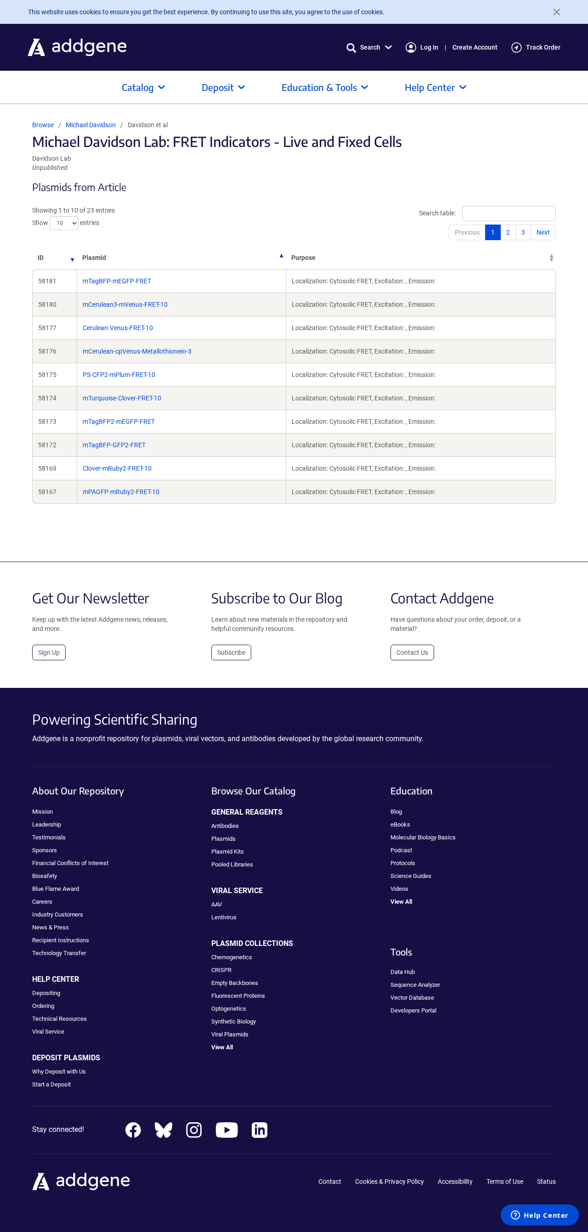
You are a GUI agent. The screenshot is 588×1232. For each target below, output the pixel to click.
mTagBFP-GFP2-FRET (114, 445)
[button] (369, 47)
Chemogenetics (231, 957)
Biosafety (44, 875)
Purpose (303, 257)
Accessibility (455, 1181)
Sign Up (49, 652)
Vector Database (412, 997)
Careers (42, 901)
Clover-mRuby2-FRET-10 (117, 468)
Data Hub (402, 971)
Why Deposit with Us (59, 1071)
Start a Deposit (51, 1084)
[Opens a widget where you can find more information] (540, 1215)
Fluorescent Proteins (238, 995)
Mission (42, 811)
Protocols (402, 863)
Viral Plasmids (230, 1034)
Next (543, 232)
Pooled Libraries (232, 864)
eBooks (400, 824)
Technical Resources (59, 1018)
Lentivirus (224, 917)
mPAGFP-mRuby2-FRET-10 (121, 491)
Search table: (437, 213)
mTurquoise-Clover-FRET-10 (122, 398)
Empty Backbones (234, 982)
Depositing (46, 993)
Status (546, 1181)
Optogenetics (228, 1008)
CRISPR (221, 970)
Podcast (401, 850)
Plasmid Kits (227, 851)
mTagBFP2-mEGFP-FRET (119, 421)
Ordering (43, 1005)
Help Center (430, 87)
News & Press (50, 927)
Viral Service (48, 1031)
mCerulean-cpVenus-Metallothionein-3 (137, 351)
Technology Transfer (59, 953)
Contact (329, 1181)
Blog (396, 811)
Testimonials (49, 837)
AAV (216, 904)
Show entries (65, 222)
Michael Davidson (91, 125)
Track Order (543, 47)
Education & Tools (319, 87)
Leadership (46, 824)
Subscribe (231, 652)
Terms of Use (504, 1181)
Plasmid (94, 257)
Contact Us (412, 652)
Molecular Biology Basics (423, 837)
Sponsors (44, 850)
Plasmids (223, 838)
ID (41, 257)
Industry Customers (57, 914)
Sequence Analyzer (415, 984)
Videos (399, 888)
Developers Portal (413, 1010)
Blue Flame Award (55, 888)
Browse (43, 125)
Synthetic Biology (233, 1021)
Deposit (218, 87)
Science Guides (410, 875)
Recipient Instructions (60, 940)
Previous (467, 232)
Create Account (475, 47)
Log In (429, 47)
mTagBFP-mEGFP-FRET (117, 281)
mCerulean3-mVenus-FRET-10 (125, 304)
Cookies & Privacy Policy (389, 1181)
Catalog (138, 87)
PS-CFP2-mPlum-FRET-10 (119, 374)
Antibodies (225, 825)
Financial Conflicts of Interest (70, 863)
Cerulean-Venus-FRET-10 (118, 328)
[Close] (553, 11)
